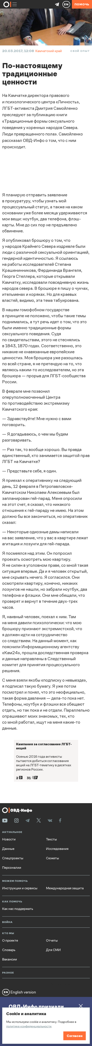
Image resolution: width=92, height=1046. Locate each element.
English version (23, 992)
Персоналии (11, 868)
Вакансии (9, 959)
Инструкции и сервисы (19, 888)
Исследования (57, 849)
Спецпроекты (12, 858)
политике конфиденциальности (28, 1026)
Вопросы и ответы (59, 984)
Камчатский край (48, 51)
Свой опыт (80, 51)
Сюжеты (52, 858)
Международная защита (65, 888)
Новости (9, 839)
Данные (8, 849)
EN (66, 4)
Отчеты (52, 940)
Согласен (74, 1036)
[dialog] (46, 1025)
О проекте (10, 940)
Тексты (51, 839)
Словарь (8, 950)
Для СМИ (53, 950)
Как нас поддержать (17, 909)
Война (7, 922)
